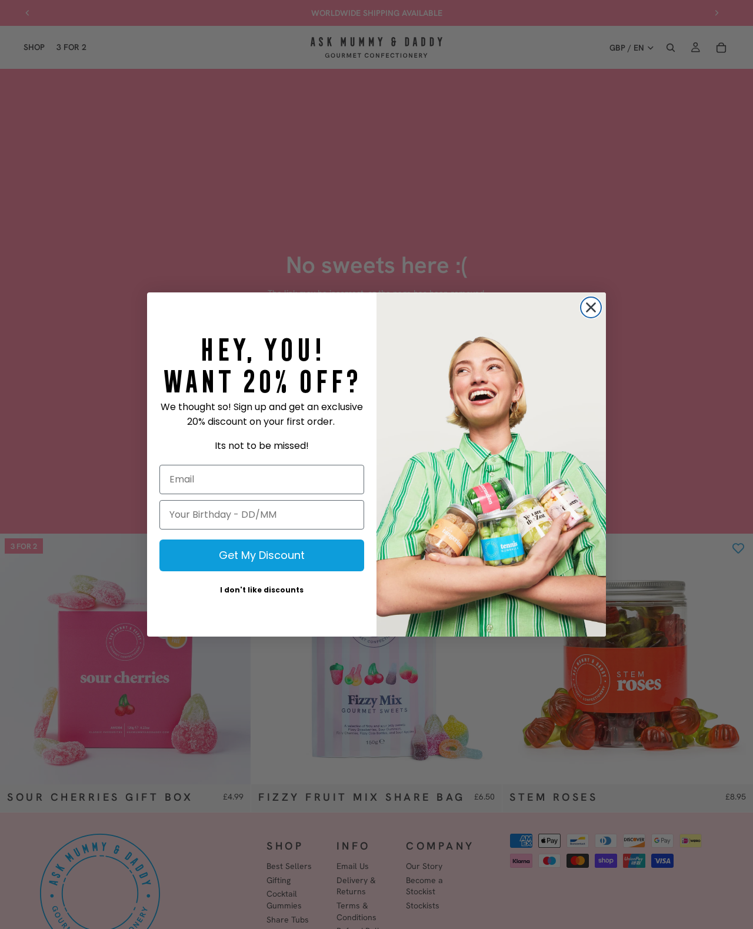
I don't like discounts (262, 590)
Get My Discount (262, 555)
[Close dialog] (591, 307)
